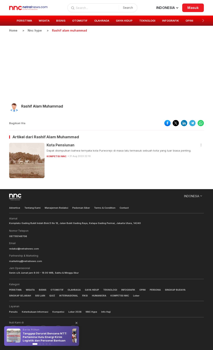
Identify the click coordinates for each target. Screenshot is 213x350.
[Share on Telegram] (192, 123)
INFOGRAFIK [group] (170, 20)
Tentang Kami (32, 207)
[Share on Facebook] (167, 123)
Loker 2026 (75, 311)
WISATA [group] (44, 20)
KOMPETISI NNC (57, 156)
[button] (203, 20)
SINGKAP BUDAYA (175, 289)
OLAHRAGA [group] (101, 20)
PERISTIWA (15, 289)
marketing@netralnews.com (25, 261)
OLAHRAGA (74, 289)
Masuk (193, 8)
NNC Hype (91, 311)
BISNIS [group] (61, 20)
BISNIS (42, 289)
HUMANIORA (99, 295)
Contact (124, 207)
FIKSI (85, 295)
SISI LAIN (40, 295)
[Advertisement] (106, 64)
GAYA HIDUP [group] (124, 20)
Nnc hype (35, 30)
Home (13, 30)
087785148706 (18, 236)
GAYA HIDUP (92, 289)
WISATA (30, 289)
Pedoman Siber (81, 207)
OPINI (142, 289)
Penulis (13, 311)
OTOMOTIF (57, 289)
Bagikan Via (17, 123)
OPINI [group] (189, 20)
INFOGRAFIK (128, 289)
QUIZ (52, 295)
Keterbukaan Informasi (35, 311)
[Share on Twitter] (176, 123)
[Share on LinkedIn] (184, 123)
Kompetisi (58, 311)
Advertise (14, 207)
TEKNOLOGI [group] (147, 20)
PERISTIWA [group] (24, 20)
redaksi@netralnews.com (24, 248)
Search (128, 8)
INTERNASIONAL (68, 295)
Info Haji (106, 311)
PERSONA (155, 289)
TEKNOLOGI (110, 289)
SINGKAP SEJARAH (20, 295)
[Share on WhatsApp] (201, 123)
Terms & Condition (104, 207)
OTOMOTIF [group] (80, 20)
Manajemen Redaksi (56, 207)
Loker (136, 295)
